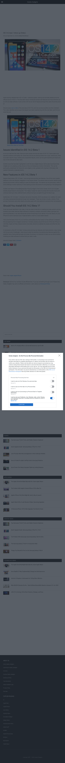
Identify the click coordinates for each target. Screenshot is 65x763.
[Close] (59, 356)
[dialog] (32, 381)
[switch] (52, 381)
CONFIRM (21, 404)
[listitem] (32, 377)
